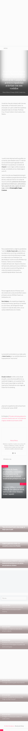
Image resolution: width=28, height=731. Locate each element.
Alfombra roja (7, 459)
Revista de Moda (19, 726)
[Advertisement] (14, 31)
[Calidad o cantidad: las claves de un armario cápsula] (14, 632)
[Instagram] (13, 453)
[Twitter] (15, 453)
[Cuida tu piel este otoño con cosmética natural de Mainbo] (14, 547)
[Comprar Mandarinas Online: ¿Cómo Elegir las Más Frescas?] (14, 700)
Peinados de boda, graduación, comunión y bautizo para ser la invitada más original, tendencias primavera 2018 (14, 418)
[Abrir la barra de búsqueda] (25, 48)
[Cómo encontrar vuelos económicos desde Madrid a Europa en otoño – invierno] (14, 613)
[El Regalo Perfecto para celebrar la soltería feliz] (14, 720)
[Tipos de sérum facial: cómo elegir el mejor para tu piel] (14, 531)
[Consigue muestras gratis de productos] (14, 684)
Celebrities (22, 92)
